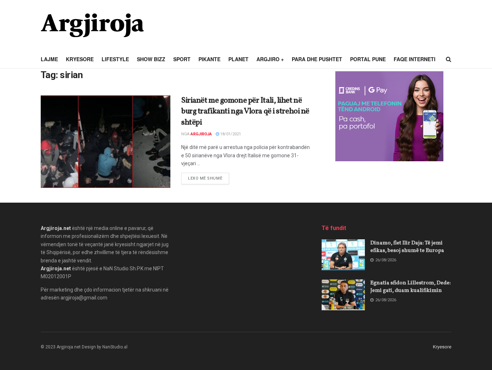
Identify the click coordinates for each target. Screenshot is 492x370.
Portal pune (368, 59)
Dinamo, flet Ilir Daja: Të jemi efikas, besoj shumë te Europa (407, 246)
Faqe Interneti (414, 59)
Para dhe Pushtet (317, 59)
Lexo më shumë (208, 178)
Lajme (49, 59)
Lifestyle (115, 59)
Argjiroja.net (56, 228)
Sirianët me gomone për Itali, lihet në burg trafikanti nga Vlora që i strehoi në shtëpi (245, 111)
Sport (182, 59)
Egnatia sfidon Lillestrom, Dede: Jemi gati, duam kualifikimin (410, 286)
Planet (238, 59)
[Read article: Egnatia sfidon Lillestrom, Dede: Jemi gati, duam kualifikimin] (343, 294)
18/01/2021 (230, 134)
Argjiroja (201, 134)
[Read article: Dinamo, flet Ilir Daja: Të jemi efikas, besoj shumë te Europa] (343, 254)
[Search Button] (448, 59)
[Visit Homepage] (92, 25)
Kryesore (80, 59)
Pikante (209, 59)
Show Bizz (151, 59)
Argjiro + (270, 59)
